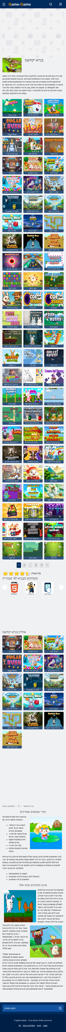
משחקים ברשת (29, 1025)
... (30, 565)
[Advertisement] (29, 32)
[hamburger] (3, 4)
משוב (45, 1025)
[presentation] (4, 587)
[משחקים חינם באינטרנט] (19, 4)
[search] (60, 1008)
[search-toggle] (50, 4)
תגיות (39, 1025)
